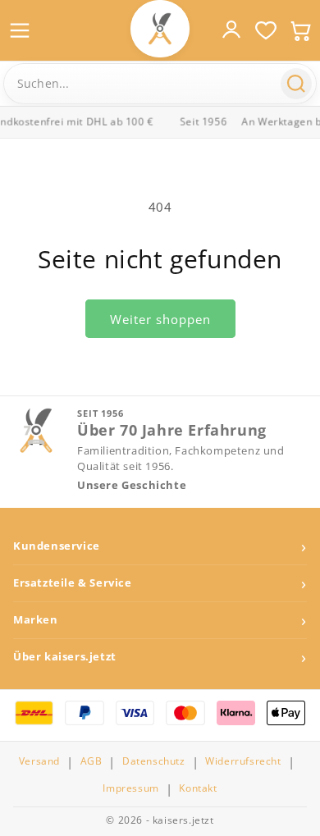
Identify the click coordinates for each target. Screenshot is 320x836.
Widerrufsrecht (243, 761)
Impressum (130, 788)
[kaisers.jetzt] (160, 28)
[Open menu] (19, 30)
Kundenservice (56, 546)
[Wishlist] (265, 30)
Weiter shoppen (160, 319)
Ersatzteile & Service (72, 583)
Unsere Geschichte (131, 485)
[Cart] (300, 30)
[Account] (231, 29)
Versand (39, 761)
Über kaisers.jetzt (65, 657)
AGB (91, 761)
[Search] (296, 83)
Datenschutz (153, 761)
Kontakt (198, 788)
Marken (35, 620)
